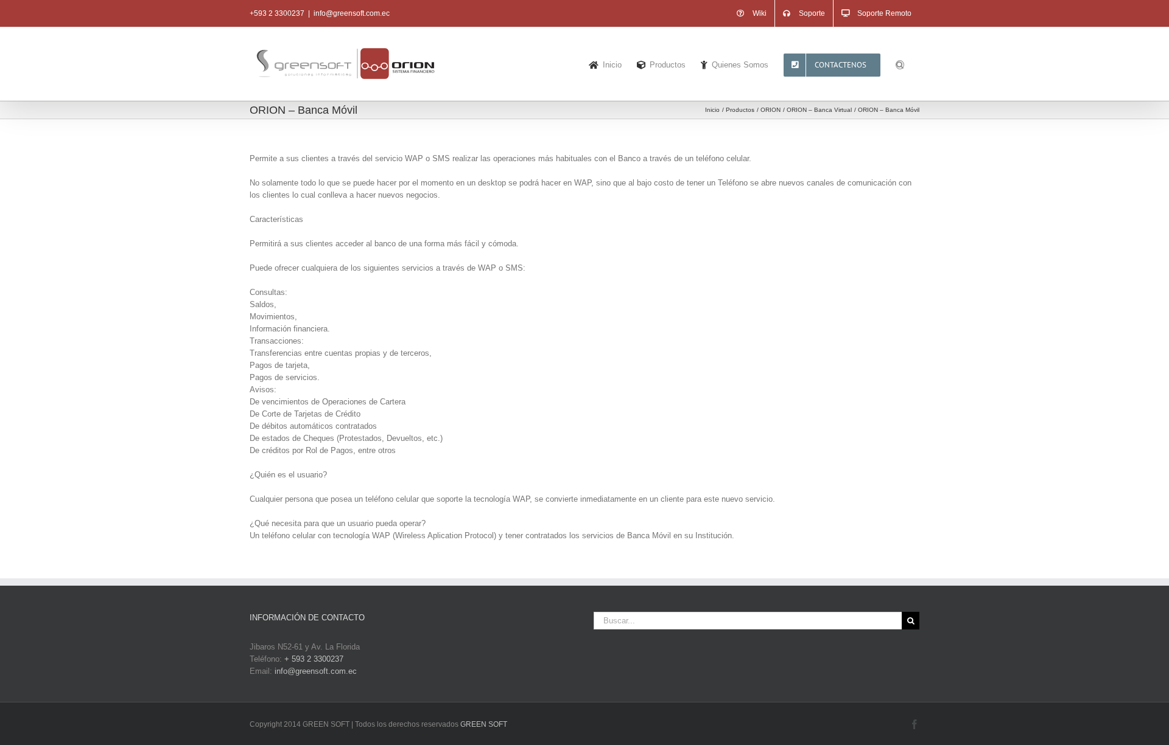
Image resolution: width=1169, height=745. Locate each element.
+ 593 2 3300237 (313, 659)
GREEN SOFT (483, 724)
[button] (900, 63)
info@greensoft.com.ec (352, 13)
